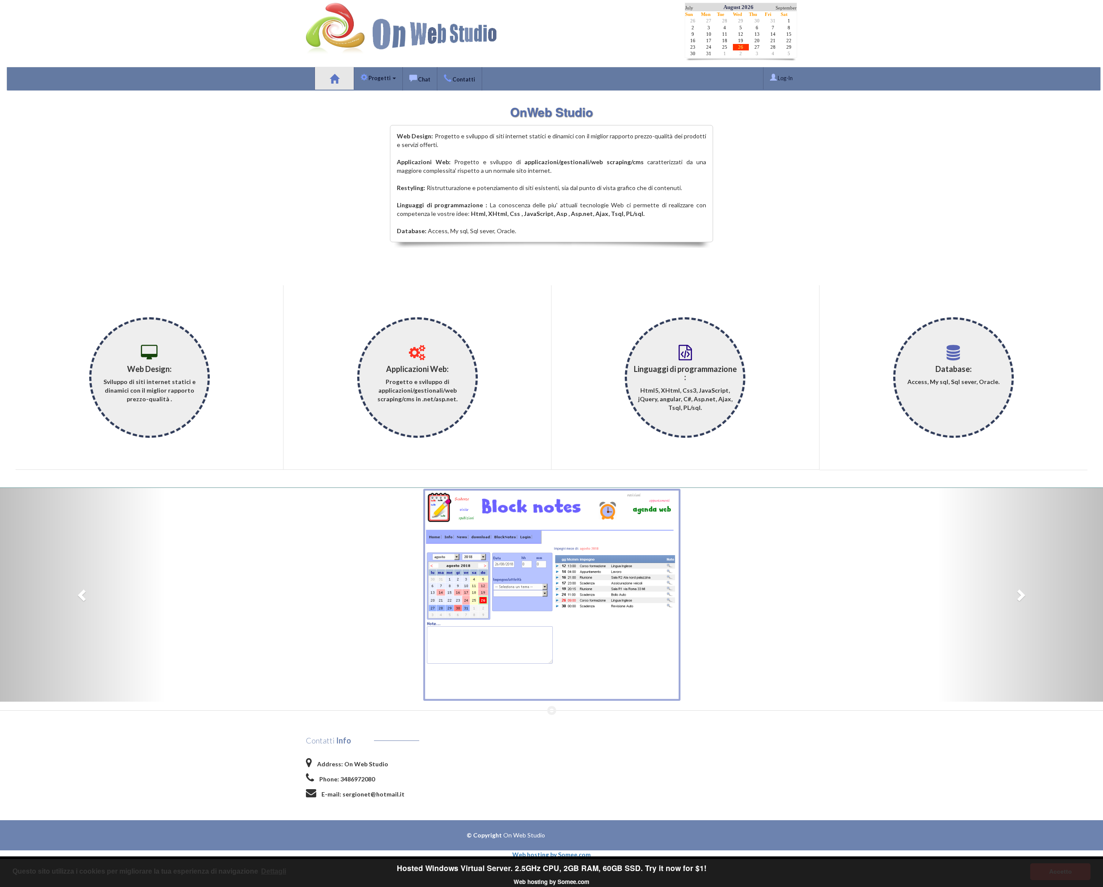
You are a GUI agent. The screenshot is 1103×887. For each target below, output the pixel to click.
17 (708, 40)
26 (692, 21)
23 (692, 47)
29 (740, 21)
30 (757, 21)
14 (773, 34)
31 (773, 21)
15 (788, 34)
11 (724, 34)
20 (757, 40)
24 (708, 47)
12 (740, 34)
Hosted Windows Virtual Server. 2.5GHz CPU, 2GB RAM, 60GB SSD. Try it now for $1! (552, 868)
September (786, 8)
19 (740, 40)
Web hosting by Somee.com (551, 854)
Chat (423, 79)
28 (724, 21)
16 (692, 40)
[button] (82, 595)
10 (708, 34)
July (689, 8)
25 (724, 47)
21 (773, 40)
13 (757, 34)
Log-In (785, 78)
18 (724, 40)
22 (788, 40)
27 (708, 21)
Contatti (463, 79)
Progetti (380, 78)
